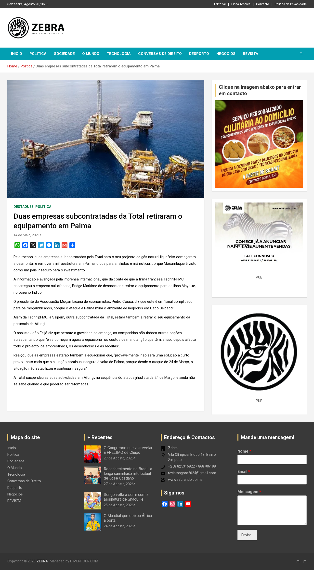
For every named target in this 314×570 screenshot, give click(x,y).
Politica (38, 53)
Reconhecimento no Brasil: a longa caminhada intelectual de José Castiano (128, 474)
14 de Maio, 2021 (26, 235)
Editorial (220, 4)
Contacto (262, 4)
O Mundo (90, 53)
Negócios (226, 53)
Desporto (199, 53)
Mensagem (249, 491)
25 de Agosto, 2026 (119, 505)
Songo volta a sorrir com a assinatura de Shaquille (126, 497)
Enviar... (247, 535)
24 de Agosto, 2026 (119, 526)
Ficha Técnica (240, 4)
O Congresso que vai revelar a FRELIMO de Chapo (128, 450)
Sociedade (64, 53)
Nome (244, 451)
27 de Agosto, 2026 (119, 458)
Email (243, 471)
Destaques (23, 207)
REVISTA (250, 53)
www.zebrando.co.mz (185, 479)
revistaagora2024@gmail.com (192, 473)
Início (16, 53)
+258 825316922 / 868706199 (192, 466)
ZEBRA (42, 561)
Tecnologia (119, 53)
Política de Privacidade (291, 4)
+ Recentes (100, 437)
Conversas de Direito (160, 53)
